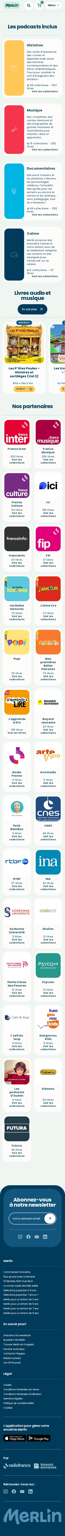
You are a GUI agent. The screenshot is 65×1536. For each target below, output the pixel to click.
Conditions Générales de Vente (21, 1389)
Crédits (7, 1385)
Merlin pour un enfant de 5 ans (20, 1304)
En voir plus (29, 309)
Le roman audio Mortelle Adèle (20, 1285)
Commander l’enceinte (17, 1272)
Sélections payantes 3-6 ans (19, 1290)
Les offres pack (12, 1362)
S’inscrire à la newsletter (17, 1335)
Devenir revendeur (14, 1349)
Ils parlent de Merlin (14, 1340)
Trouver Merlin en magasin (18, 1344)
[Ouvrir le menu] (53, 5)
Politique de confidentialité (18, 1403)
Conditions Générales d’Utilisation (22, 1394)
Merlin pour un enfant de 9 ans (20, 1313)
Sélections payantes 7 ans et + (21, 1295)
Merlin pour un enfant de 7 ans (20, 1308)
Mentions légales (13, 1398)
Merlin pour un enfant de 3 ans (20, 1299)
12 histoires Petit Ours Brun (18, 1281)
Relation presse (12, 1358)
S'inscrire (50, 1218)
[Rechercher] (28, 5)
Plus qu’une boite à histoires (19, 1276)
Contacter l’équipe (14, 1353)
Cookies (7, 1407)
